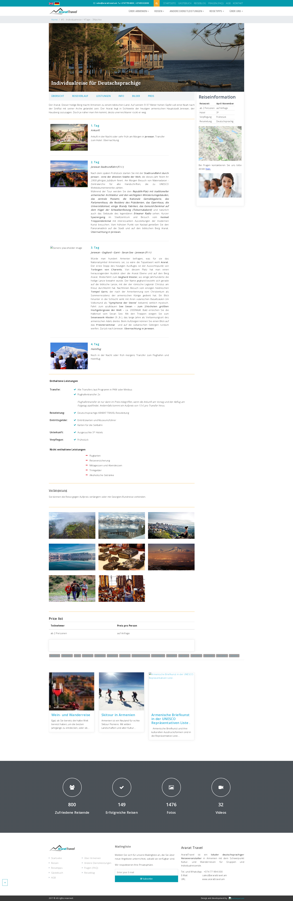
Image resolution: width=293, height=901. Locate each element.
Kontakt (238, 3)
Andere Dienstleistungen (97, 862)
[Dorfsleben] (72, 588)
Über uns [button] (236, 11)
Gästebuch (185, 3)
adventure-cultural (140, 656)
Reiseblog (200, 3)
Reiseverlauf (80, 95)
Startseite (169, 3)
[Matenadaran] (121, 557)
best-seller (184, 656)
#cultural (54, 656)
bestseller (234, 656)
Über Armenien (92, 858)
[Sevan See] (72, 557)
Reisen (55, 862)
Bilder (136, 95)
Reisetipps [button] (216, 11)
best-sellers (196, 656)
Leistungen (103, 95)
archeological (158, 656)
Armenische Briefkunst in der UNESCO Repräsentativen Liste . (170, 719)
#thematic (67, 656)
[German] (57, 3)
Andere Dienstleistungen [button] (186, 11)
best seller (171, 656)
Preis (151, 95)
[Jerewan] (171, 525)
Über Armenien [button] (138, 11)
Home (54, 19)
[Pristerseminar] (121, 525)
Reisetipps (57, 867)
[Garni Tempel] (72, 525)
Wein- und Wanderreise (70, 715)
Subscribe (147, 878)
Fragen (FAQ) (216, 3)
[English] (52, 3)
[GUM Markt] (121, 588)
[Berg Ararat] (171, 557)
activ (77, 656)
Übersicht (57, 95)
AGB (228, 3)
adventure (88, 656)
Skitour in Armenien (118, 715)
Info (121, 95)
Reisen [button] (158, 11)
